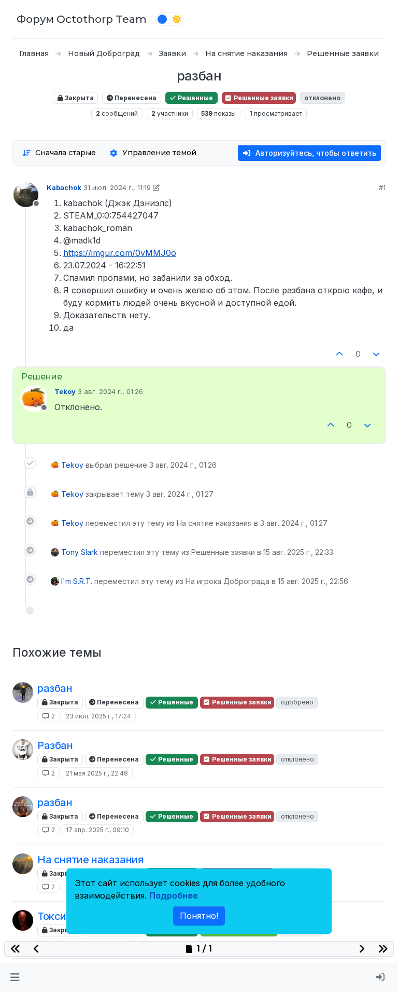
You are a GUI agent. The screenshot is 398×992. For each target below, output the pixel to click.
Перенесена (135, 98)
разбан (55, 688)
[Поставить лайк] (339, 354)
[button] (14, 977)
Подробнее (173, 895)
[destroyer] (22, 749)
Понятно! (199, 916)
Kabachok (64, 187)
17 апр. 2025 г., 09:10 (97, 830)
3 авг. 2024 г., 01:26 (110, 391)
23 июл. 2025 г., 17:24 (98, 716)
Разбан (55, 745)
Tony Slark (79, 552)
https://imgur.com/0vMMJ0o (119, 253)
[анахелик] (22, 692)
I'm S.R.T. (76, 581)
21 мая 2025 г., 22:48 (97, 773)
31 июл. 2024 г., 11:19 (117, 187)
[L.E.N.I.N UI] (22, 806)
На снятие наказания (90, 859)
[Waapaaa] (22, 863)
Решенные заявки (262, 98)
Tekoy (65, 391)
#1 (382, 187)
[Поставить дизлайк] (376, 354)
